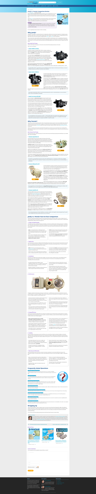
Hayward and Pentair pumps (41, 59)
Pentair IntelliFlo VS (33, 190)
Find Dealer (60, 2)
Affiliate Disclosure (60, 482)
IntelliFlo (54, 324)
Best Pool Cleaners (31, 5)
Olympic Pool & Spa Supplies (41, 419)
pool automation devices (63, 125)
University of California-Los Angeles (60, 416)
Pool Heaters (56, 5)
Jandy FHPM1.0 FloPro (34, 48)
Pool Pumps (44, 5)
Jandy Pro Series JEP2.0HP (35, 96)
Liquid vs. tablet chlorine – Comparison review (59, 424)
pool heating (38, 125)
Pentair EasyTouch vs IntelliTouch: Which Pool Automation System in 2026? (33, 441)
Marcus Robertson (31, 12)
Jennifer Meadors (48, 486)
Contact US (59, 481)
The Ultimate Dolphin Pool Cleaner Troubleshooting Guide (38, 424)
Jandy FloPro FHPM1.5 (34, 72)
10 (48, 442)
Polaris (48, 36)
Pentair (32, 18)
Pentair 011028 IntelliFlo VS (36, 193)
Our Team (58, 480)
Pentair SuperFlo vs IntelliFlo (46, 440)
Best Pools (38, 5)
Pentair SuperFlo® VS (34, 136)
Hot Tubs (50, 5)
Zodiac (52, 36)
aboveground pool (31, 248)
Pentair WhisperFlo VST (34, 164)
